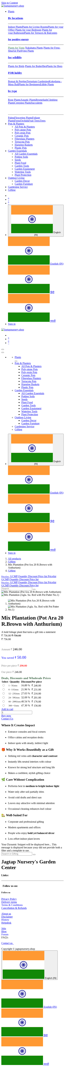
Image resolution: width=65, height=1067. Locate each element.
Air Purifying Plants (23, 50)
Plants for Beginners (29, 84)
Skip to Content (9, 2)
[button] (28, 576)
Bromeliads (42, 99)
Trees (43, 120)
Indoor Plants (15, 26)
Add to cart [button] (7, 709)
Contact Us (7, 718)
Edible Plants (47, 84)
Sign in (12, 323)
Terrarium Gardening (38, 81)
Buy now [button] (6, 715)
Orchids (24, 120)
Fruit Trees (34, 120)
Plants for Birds (16, 66)
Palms (11, 117)
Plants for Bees (54, 66)
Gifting (12, 561)
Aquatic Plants (28, 99)
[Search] (34, 589)
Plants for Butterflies (35, 66)
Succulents (36, 102)
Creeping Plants (22, 102)
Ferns (17, 120)
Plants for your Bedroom (28, 29)
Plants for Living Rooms (35, 26)
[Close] (2, 352)
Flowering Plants (23, 117)
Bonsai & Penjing (17, 81)
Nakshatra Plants (34, 47)
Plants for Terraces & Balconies (40, 32)
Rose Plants (14, 99)
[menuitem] (11, 11)
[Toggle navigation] (2, 349)
